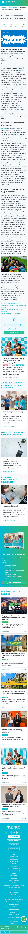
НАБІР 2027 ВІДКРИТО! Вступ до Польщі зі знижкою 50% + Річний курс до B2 (14, 361)
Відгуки (14, 873)
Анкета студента (14, 866)
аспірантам (13, 112)
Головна (3, 7)
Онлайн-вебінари (14, 894)
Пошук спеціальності (10, 506)
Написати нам (14, 849)
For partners (14, 845)
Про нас (14, 882)
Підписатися (14, 332)
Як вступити (14, 878)
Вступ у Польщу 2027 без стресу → (12, 314)
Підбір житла (14, 892)
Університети (14, 856)
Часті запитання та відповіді (14, 906)
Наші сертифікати (14, 904)
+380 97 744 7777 (14, 920)
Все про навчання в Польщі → (11, 303)
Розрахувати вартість (9, 471)
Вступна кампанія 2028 (14, 871)
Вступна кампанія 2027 (14, 868)
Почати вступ (18, 932)
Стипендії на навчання (14, 890)
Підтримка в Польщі (14, 897)
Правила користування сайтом (14, 899)
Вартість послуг (14, 861)
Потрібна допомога (8, 426)
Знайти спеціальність (9, 520)
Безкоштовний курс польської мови (14, 885)
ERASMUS (4, 128)
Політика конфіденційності (14, 902)
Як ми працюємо (14, 880)
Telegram (15, 923)
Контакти (14, 863)
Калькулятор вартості (10, 459)
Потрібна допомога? (14, 841)
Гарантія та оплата (14, 909)
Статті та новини (12, 7)
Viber (11, 923)
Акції (14, 854)
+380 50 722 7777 (14, 921)
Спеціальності (14, 859)
